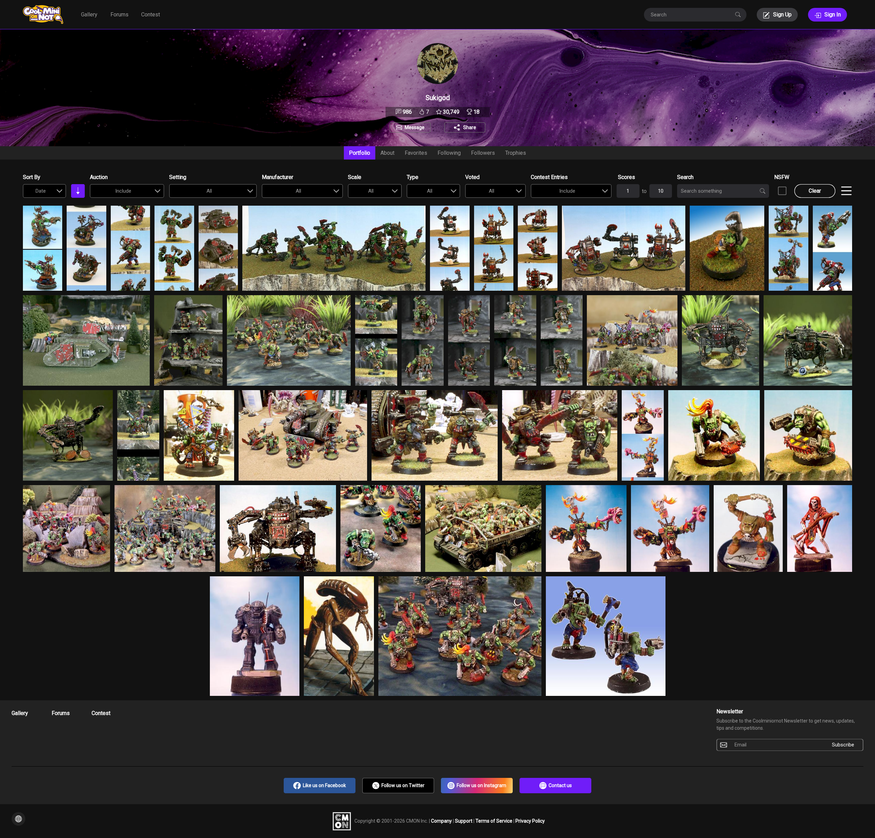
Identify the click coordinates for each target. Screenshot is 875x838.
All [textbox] (209, 191)
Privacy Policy (530, 820)
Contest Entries (549, 177)
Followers (483, 153)
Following (449, 153)
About (387, 153)
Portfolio (359, 153)
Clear (815, 191)
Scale (354, 177)
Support (464, 820)
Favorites (416, 153)
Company (442, 820)
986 (406, 112)
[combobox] (44, 191)
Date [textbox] (41, 191)
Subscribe (843, 745)
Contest (150, 14)
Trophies (515, 153)
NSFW (781, 177)
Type (412, 177)
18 (476, 112)
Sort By (31, 177)
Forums (119, 14)
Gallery (89, 14)
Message (415, 127)
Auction (99, 177)
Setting (177, 177)
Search (685, 177)
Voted (472, 177)
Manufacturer (277, 177)
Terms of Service (494, 820)
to (644, 191)
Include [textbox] (123, 191)
